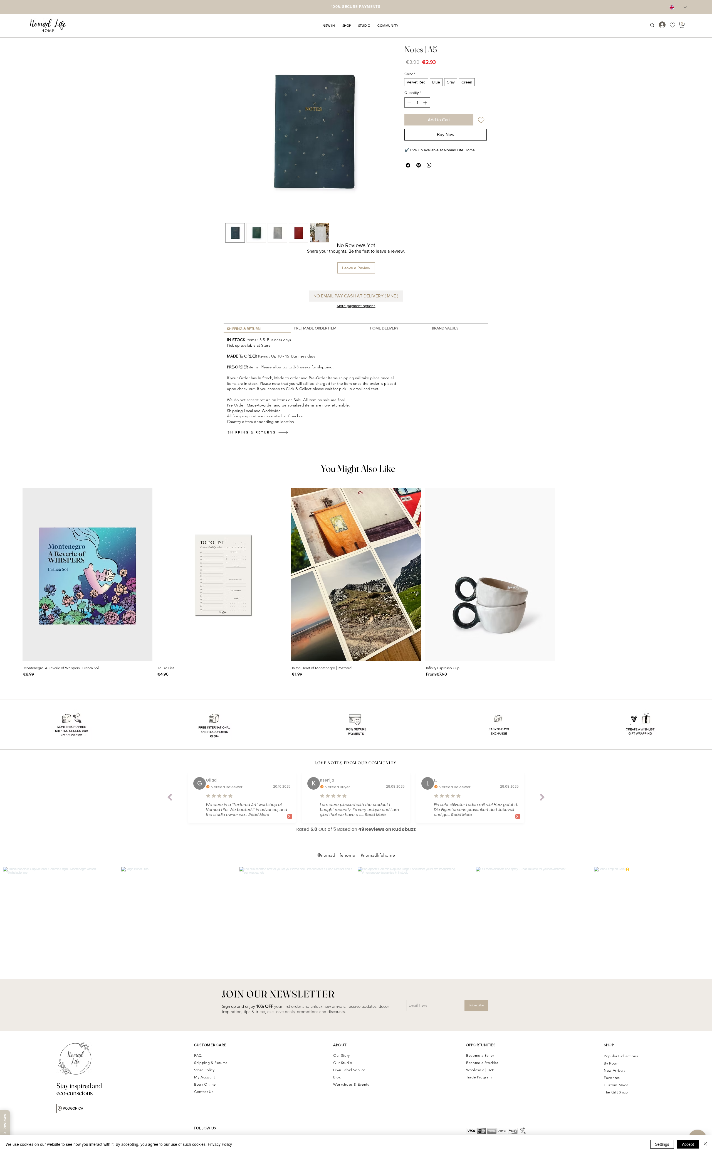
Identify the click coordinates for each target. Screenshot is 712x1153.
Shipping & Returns (211, 1063)
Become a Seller (480, 1055)
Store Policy (204, 1070)
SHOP (609, 1045)
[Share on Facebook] (408, 165)
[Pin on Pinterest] (418, 165)
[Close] (705, 1144)
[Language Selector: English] (678, 7)
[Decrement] (408, 102)
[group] (356, 583)
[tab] (257, 328)
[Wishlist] (674, 25)
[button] (328, 25)
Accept (688, 1144)
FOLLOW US (205, 1128)
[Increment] (425, 102)
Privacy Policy (220, 1144)
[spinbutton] (417, 102)
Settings (662, 1144)
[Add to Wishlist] (481, 119)
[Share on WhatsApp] (429, 165)
